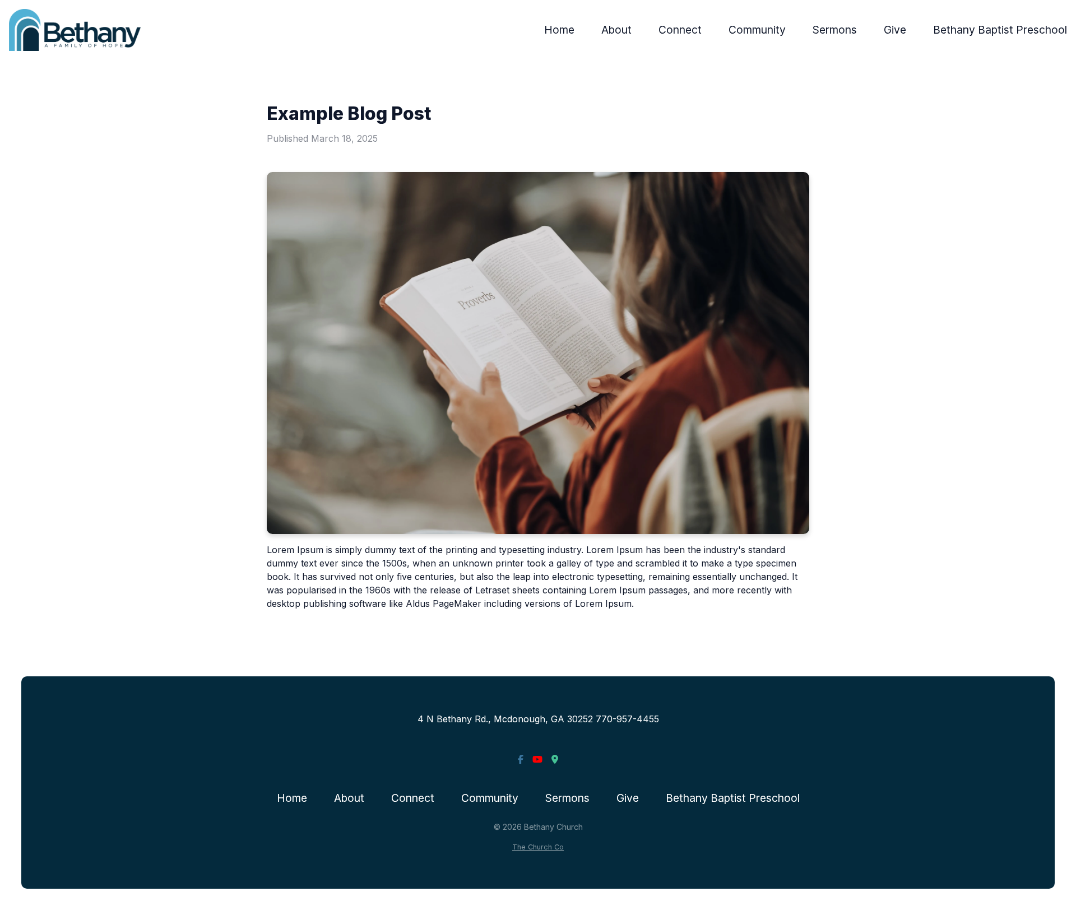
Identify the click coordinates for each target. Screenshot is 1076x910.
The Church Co (538, 847)
